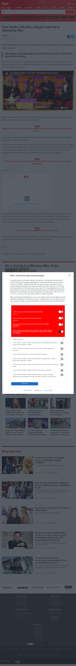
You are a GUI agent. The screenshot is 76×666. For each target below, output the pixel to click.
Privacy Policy (48, 390)
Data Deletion (28, 390)
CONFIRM (24, 383)
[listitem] (38, 308)
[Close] (70, 276)
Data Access (38, 390)
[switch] (61, 311)
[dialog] (38, 333)
